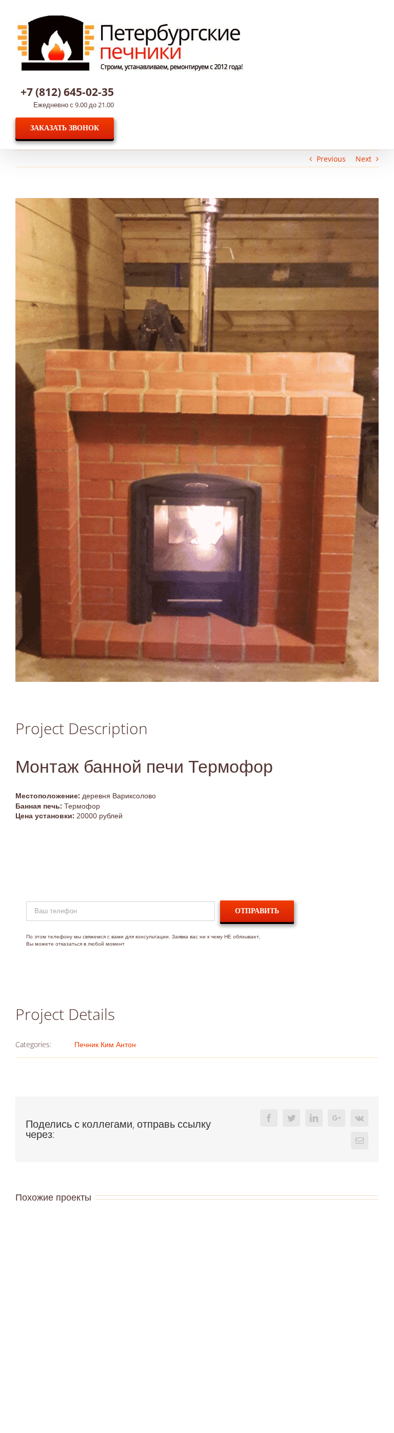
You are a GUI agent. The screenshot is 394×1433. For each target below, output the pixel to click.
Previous (331, 159)
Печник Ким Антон (105, 1044)
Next (363, 159)
